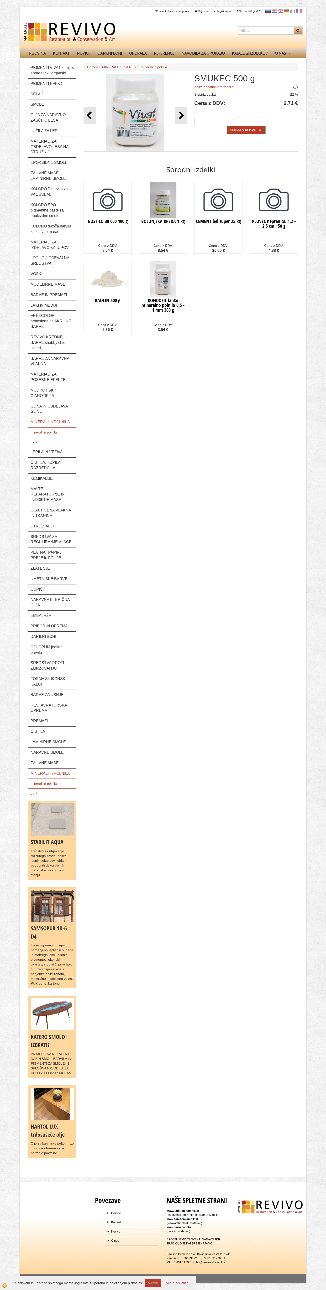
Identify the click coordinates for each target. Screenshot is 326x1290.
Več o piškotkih (177, 1283)
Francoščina (299, 11)
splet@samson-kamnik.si (209, 1262)
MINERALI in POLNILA (119, 67)
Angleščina (280, 11)
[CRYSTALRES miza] (52, 1014)
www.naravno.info (179, 1227)
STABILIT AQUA (47, 842)
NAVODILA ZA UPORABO (203, 53)
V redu (153, 1283)
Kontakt (61, 53)
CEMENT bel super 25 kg (218, 221)
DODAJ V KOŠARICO (246, 130)
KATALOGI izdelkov (250, 53)
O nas (280, 53)
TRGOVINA (36, 53)
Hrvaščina (274, 11)
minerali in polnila (44, 432)
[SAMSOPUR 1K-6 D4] (52, 905)
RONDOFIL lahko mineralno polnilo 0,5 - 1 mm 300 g (163, 305)
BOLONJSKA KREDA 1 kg (163, 221)
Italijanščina (292, 11)
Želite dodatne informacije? (214, 87)
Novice (83, 53)
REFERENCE (164, 53)
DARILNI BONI (110, 53)
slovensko (268, 11)
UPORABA (138, 53)
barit (34, 442)
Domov (92, 67)
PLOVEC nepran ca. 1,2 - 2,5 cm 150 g (274, 223)
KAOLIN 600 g (107, 300)
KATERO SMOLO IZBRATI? (48, 1041)
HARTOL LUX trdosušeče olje (48, 1130)
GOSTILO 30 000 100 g (108, 221)
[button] (181, 115)
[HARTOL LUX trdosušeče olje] (52, 1103)
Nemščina (286, 11)
